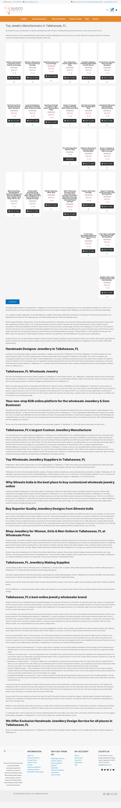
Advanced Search (33, 769)
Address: (74, 2)
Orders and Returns (34, 767)
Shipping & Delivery (57, 758)
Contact (95, 19)
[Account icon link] (116, 10)
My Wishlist (78, 762)
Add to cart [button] (15, 78)
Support (54, 765)
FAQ (76, 765)
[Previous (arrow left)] (3, 806)
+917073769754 (17, 2)
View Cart (78, 760)
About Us (30, 755)
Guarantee (54, 768)
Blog (87, 19)
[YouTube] (113, 770)
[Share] (15, 803)
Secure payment (56, 763)
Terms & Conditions (57, 770)
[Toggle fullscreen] (9, 803)
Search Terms (32, 762)
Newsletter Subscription (35, 772)
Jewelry (24, 19)
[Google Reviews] (110, 770)
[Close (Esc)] (21, 803)
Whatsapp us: (8, 2)
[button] (107, 10)
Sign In (77, 755)
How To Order (55, 775)
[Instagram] (108, 770)
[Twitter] (105, 770)
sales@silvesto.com (33, 2)
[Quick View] (15, 73)
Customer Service (33, 758)
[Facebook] (102, 770)
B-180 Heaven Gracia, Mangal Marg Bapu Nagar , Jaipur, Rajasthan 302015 (97, 2)
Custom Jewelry (75, 19)
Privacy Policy (32, 760)
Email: (26, 2)
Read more (70, 159)
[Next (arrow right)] (9, 806)
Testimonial (55, 772)
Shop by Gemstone (39, 19)
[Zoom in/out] (3, 803)
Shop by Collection (59, 19)
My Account (79, 758)
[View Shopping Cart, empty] (112, 10)
